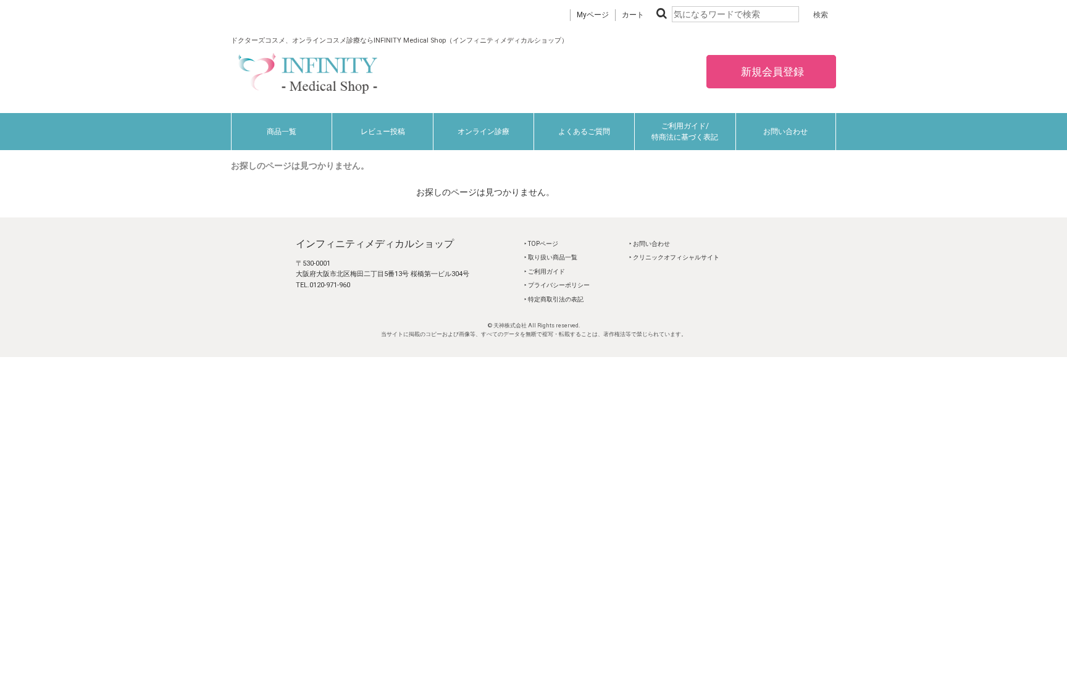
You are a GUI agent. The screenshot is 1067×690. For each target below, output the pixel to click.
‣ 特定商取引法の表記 (554, 299)
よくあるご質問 (584, 131)
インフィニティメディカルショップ (375, 244)
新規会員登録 (771, 71)
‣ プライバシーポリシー (557, 285)
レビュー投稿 (383, 131)
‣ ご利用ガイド (544, 271)
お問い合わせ (785, 131)
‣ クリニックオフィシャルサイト (674, 257)
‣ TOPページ (541, 243)
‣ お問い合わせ (649, 243)
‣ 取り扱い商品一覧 (550, 257)
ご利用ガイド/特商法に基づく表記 (684, 131)
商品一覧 (281, 131)
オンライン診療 (483, 131)
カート (633, 15)
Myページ (593, 15)
